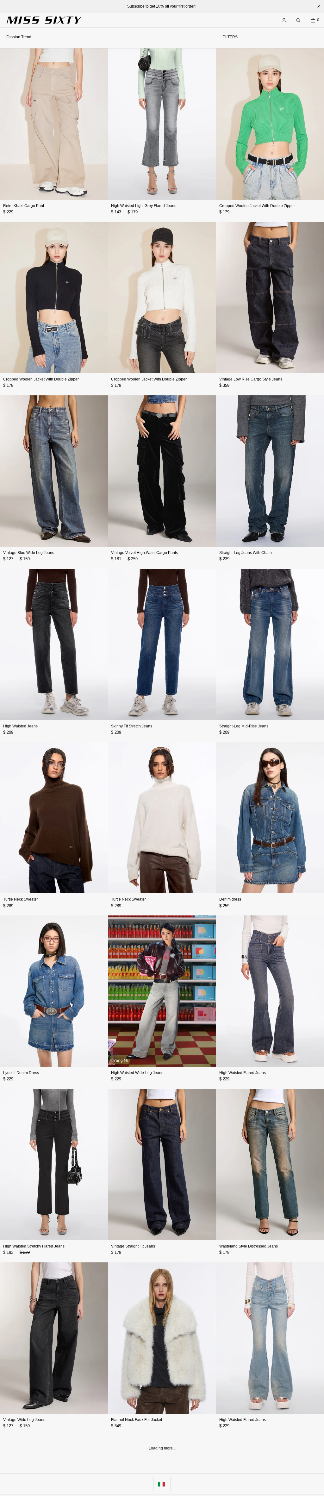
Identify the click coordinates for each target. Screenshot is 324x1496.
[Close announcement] (318, 6)
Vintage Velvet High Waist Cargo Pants (144, 552)
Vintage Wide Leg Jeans (24, 1419)
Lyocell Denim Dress (21, 1073)
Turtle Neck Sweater (20, 899)
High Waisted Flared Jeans (242, 1073)
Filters (230, 37)
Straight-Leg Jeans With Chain (245, 552)
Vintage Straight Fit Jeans (133, 1246)
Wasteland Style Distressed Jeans (248, 1246)
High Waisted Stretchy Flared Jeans (34, 1246)
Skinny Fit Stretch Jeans (131, 726)
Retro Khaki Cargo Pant (23, 206)
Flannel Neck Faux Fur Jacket (136, 1419)
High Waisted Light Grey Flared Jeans (143, 206)
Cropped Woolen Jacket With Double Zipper (257, 206)
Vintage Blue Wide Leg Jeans (28, 552)
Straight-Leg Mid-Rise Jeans (243, 726)
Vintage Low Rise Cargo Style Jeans (250, 379)
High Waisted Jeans (20, 726)
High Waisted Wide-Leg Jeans (137, 1073)
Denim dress (230, 899)
